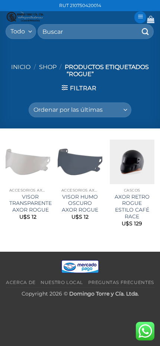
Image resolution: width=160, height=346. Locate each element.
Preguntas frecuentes (121, 282)
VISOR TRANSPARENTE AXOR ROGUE (30, 203)
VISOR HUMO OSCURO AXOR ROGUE (80, 203)
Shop (48, 67)
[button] (140, 17)
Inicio (21, 67)
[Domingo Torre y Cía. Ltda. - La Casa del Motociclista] (67, 16)
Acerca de (21, 282)
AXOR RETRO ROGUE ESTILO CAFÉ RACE (132, 206)
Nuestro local (62, 282)
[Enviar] (145, 31)
